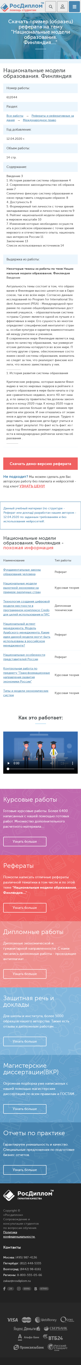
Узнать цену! (32, 486)
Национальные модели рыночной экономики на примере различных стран (22, 588)
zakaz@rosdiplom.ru (17, 1281)
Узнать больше (25, 842)
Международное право (39, 120)
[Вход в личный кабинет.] (62, 6)
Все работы (14, 115)
